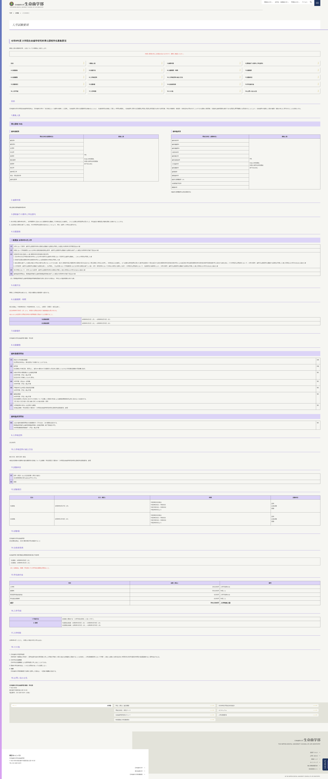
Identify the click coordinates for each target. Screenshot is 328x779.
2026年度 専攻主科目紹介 (227, 705)
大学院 (17, 13)
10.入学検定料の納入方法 (175, 77)
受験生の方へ (268, 2)
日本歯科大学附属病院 (136, 774)
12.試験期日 (14, 84)
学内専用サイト (313, 769)
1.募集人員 (92, 63)
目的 (12, 63)
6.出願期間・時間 (172, 70)
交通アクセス (314, 752)
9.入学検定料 (93, 77)
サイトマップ (314, 762)
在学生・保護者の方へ (282, 2)
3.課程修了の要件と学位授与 (254, 63)
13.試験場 (92, 84)
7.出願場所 (248, 70)
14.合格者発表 (171, 84)
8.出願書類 (14, 77)
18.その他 (170, 91)
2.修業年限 (170, 63)
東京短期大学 (139, 771)
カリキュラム (223, 710)
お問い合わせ (314, 756)
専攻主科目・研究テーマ (123, 710)
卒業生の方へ (295, 2)
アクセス (304, 2)
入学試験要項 (223, 715)
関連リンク (314, 759)
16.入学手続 (14, 91)
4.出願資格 (14, 70)
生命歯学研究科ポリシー (123, 715)
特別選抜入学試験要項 (122, 720)
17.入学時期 (92, 91)
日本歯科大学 (139, 768)
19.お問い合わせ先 (251, 91)
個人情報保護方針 (313, 765)
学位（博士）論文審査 (122, 705)
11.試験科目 (248, 77)
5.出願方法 (92, 70)
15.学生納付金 (249, 84)
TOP (10, 13)
